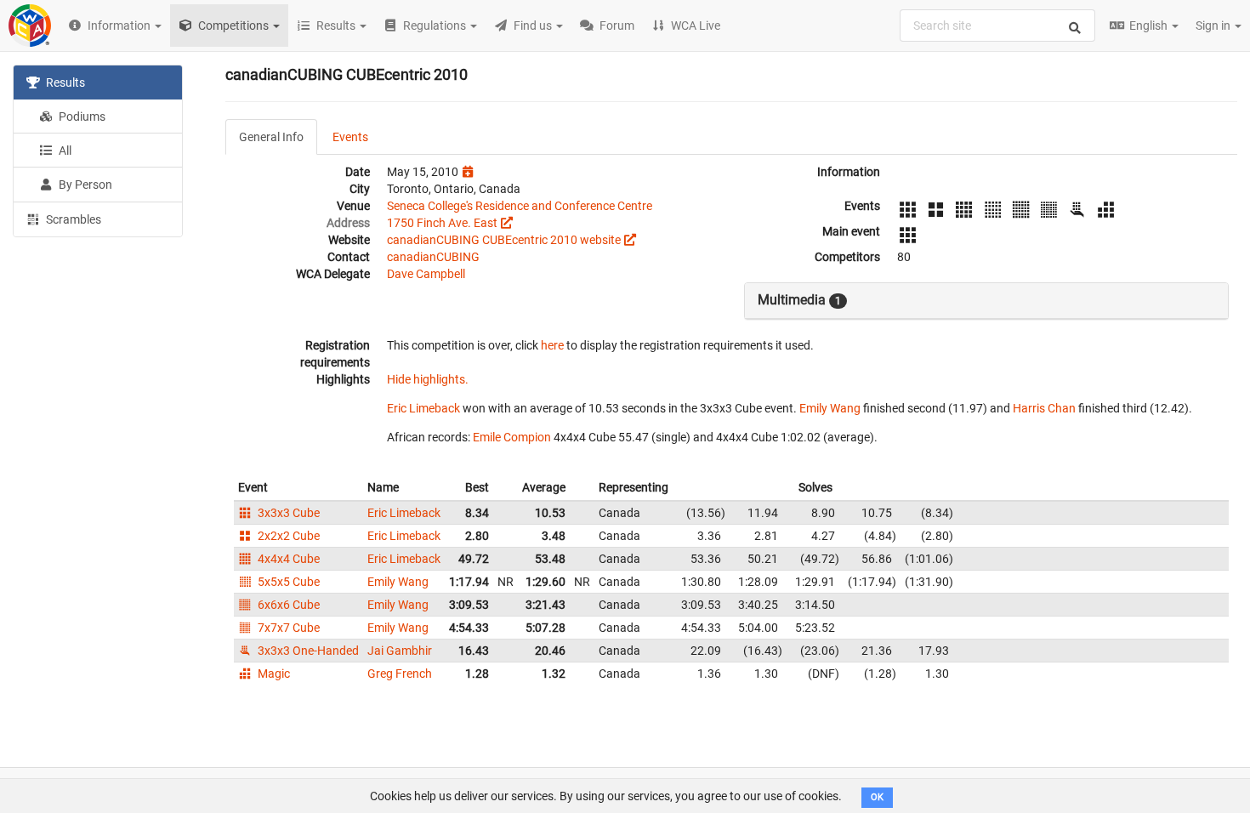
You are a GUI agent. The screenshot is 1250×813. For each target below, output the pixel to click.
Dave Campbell (426, 274)
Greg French (399, 673)
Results (64, 82)
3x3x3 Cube (287, 513)
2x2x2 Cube (287, 536)
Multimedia (799, 300)
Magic (272, 673)
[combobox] (997, 25)
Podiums (80, 116)
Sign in (1214, 25)
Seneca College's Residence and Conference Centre (519, 206)
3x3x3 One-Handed (307, 650)
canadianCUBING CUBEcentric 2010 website (504, 240)
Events (350, 137)
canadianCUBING (433, 257)
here (552, 345)
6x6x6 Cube (287, 604)
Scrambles (72, 219)
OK (877, 797)
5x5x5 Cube (287, 581)
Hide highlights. (428, 379)
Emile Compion (512, 437)
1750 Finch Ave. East (442, 223)
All (63, 150)
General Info (271, 137)
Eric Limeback (423, 408)
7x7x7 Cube (287, 627)
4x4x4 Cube (287, 559)
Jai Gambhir (399, 650)
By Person (84, 184)
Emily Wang (830, 408)
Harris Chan (1044, 408)
